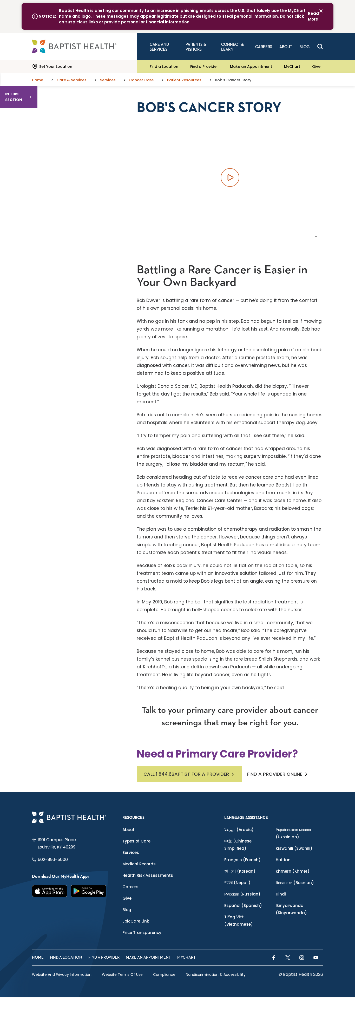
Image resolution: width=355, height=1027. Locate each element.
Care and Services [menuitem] (159, 47)
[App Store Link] (49, 891)
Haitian (283, 860)
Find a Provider (204, 66)
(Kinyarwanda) (291, 909)
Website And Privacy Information (61, 974)
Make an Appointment (251, 66)
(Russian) (242, 894)
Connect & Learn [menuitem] (232, 47)
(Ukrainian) (293, 833)
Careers (130, 887)
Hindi (281, 894)
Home (38, 957)
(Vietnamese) (238, 920)
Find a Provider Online (274, 774)
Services (130, 852)
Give (316, 66)
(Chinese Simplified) (238, 844)
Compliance (164, 974)
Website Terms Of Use (122, 974)
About (128, 829)
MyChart (292, 66)
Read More (313, 16)
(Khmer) (293, 871)
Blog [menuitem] (304, 47)
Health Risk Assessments (147, 875)
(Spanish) (243, 905)
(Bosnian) (295, 882)
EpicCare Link (135, 921)
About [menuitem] (285, 47)
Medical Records (139, 864)
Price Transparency (141, 932)
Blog (126, 909)
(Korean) (239, 871)
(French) (242, 860)
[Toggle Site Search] (320, 46)
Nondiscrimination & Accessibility (216, 974)
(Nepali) (237, 882)
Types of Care (136, 841)
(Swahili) (294, 848)
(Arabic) (239, 829)
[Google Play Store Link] (88, 891)
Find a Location (164, 66)
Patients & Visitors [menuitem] (196, 47)
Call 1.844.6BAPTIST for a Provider (186, 774)
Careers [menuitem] (263, 47)
